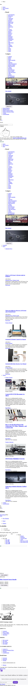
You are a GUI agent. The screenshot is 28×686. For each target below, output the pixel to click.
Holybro (10, 20)
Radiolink (10, 37)
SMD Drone (11, 42)
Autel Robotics (11, 14)
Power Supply (11, 71)
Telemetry (10, 62)
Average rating (23, 538)
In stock (6, 528)
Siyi (9, 41)
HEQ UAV (10, 23)
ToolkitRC (10, 46)
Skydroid (10, 40)
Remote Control (11, 65)
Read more (7, 285)
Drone (9, 59)
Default (22, 536)
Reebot (9, 35)
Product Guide (16, 280)
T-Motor (10, 45)
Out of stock (7, 530)
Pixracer (10, 34)
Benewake (10, 16)
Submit (15, 682)
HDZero (10, 25)
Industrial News (8, 248)
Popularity (22, 537)
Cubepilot (10, 19)
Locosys (10, 29)
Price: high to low (24, 542)
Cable (9, 73)
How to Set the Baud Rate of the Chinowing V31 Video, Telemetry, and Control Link (16, 426)
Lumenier (10, 30)
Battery (9, 57)
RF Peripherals (11, 76)
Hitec (9, 24)
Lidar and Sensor (11, 72)
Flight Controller (11, 60)
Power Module (11, 69)
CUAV (9, 17)
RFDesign (10, 36)
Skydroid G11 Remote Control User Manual (15, 339)
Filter (1, 516)
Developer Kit (11, 77)
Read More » (8, 407)
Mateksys (10, 33)
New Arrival (8, 91)
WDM (9, 48)
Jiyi (9, 28)
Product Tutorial (8, 377)
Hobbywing (10, 22)
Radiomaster (11, 39)
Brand (4, 514)
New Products (6, 518)
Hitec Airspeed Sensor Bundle (8, 579)
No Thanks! (2, 684)
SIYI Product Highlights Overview (15, 458)
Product (4, 523)
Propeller (10, 68)
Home (1, 514)
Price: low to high (24, 540)
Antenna (10, 56)
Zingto (9, 50)
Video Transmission (12, 63)
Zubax (9, 51)
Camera (9, 67)
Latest (21, 539)
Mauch (9, 31)
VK (9, 47)
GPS (9, 61)
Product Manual (8, 322)
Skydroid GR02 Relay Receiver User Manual (15, 363)
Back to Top (2, 668)
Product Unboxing (9, 442)
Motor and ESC (11, 66)
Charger (10, 74)
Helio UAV (10, 26)
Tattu (9, 44)
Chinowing (10, 18)
